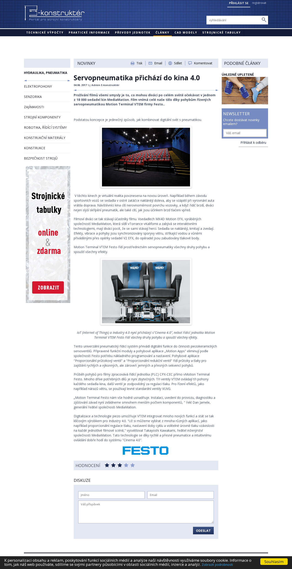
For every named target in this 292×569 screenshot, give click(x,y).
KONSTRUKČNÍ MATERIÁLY (44, 138)
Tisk (139, 63)
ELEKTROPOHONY (38, 86)
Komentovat (203, 63)
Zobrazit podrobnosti (217, 564)
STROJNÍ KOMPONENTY (42, 117)
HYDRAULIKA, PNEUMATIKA (45, 72)
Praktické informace (89, 32)
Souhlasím (274, 561)
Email (158, 63)
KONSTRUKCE (34, 148)
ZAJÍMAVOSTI (34, 107)
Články (162, 32)
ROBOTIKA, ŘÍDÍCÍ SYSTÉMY (45, 127)
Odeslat (203, 530)
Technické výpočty (45, 32)
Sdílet (178, 63)
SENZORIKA (33, 96)
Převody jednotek (133, 32)
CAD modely (186, 32)
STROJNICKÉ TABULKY (221, 32)
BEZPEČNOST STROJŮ (40, 158)
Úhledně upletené (238, 74)
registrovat (259, 3)
